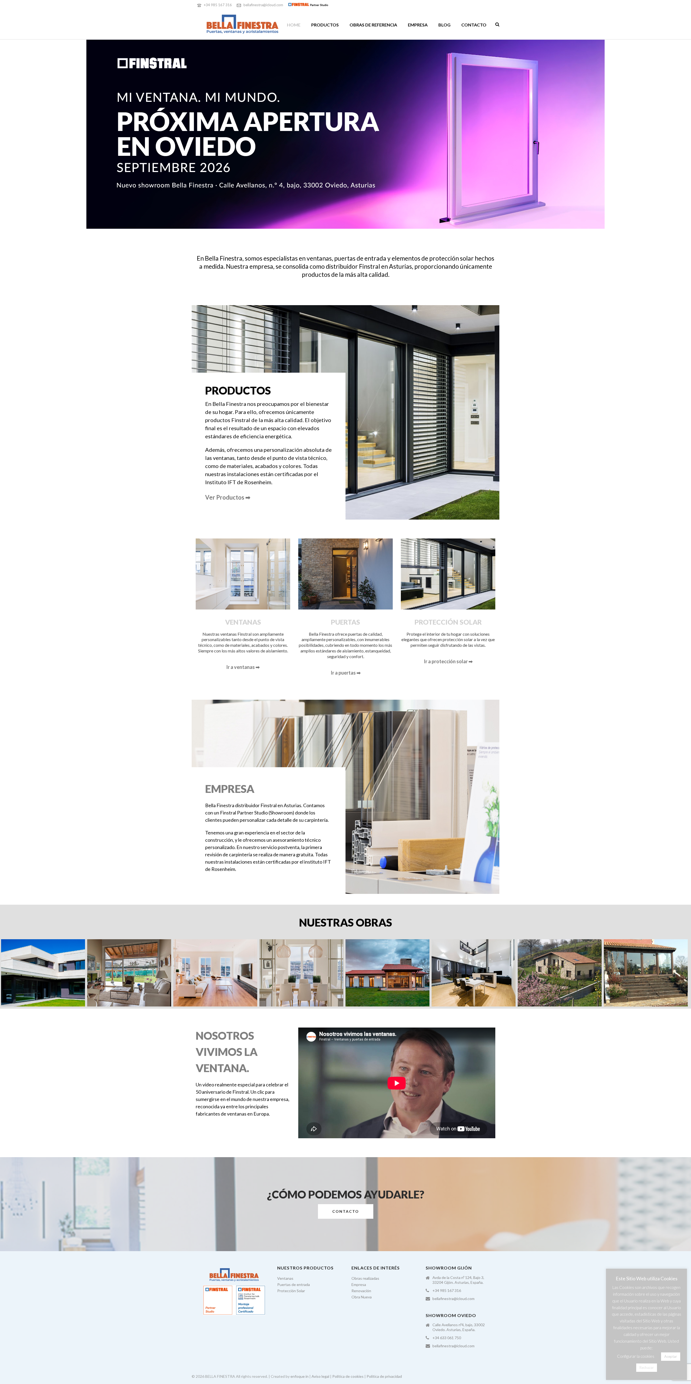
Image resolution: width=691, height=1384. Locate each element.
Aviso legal (320, 1376)
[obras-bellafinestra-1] (43, 972)
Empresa (418, 24)
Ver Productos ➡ (227, 497)
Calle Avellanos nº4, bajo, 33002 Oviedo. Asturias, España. (458, 1327)
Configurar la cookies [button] (635, 1356)
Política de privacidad (384, 1376)
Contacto (473, 24)
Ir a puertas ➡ (346, 673)
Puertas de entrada (293, 1284)
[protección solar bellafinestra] (129, 972)
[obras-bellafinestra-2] (215, 972)
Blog (444, 24)
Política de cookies (348, 1376)
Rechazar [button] (646, 1367)
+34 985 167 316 (218, 5)
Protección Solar (291, 1290)
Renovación (361, 1290)
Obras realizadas (365, 1278)
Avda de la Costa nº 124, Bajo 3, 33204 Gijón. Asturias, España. (458, 1280)
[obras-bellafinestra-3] (387, 972)
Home (293, 24)
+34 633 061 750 (446, 1337)
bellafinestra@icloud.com (263, 5)
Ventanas (285, 1278)
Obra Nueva (361, 1297)
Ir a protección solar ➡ (448, 661)
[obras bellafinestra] (301, 972)
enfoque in (299, 1376)
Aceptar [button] (670, 1356)
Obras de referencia (373, 24)
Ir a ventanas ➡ (243, 667)
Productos (325, 24)
